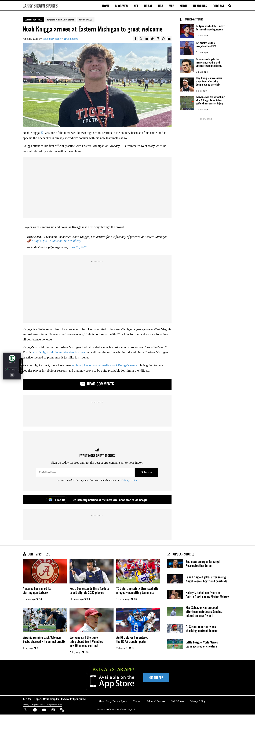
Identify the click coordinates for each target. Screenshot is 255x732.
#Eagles (37, 240)
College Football (33, 19)
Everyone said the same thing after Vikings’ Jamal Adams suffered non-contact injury (210, 100)
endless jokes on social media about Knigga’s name (104, 365)
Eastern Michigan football (61, 19)
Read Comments (100, 384)
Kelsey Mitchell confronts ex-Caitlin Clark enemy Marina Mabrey (207, 594)
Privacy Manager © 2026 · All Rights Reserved (42, 705)
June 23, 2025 (78, 247)
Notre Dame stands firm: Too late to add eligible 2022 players (89, 590)
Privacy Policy (129, 480)
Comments (72, 38)
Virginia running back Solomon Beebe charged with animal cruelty (44, 639)
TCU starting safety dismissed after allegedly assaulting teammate (137, 590)
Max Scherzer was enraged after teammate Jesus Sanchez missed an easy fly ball (204, 611)
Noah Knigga (86, 19)
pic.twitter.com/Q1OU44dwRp (62, 240)
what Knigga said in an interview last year (59, 352)
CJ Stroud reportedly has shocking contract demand (202, 628)
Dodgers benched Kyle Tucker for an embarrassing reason (210, 27)
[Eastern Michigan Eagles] (12, 358)
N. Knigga (13, 369)
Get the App (156, 677)
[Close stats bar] (12, 374)
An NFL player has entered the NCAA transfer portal (132, 639)
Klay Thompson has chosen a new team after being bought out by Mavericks (209, 81)
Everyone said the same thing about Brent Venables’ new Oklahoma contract (86, 641)
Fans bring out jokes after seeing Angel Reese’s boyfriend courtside (206, 579)
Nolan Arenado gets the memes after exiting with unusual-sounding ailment (209, 62)
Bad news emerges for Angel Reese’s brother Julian (203, 563)
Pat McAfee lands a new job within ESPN (206, 44)
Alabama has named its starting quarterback (37, 590)
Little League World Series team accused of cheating (202, 644)
